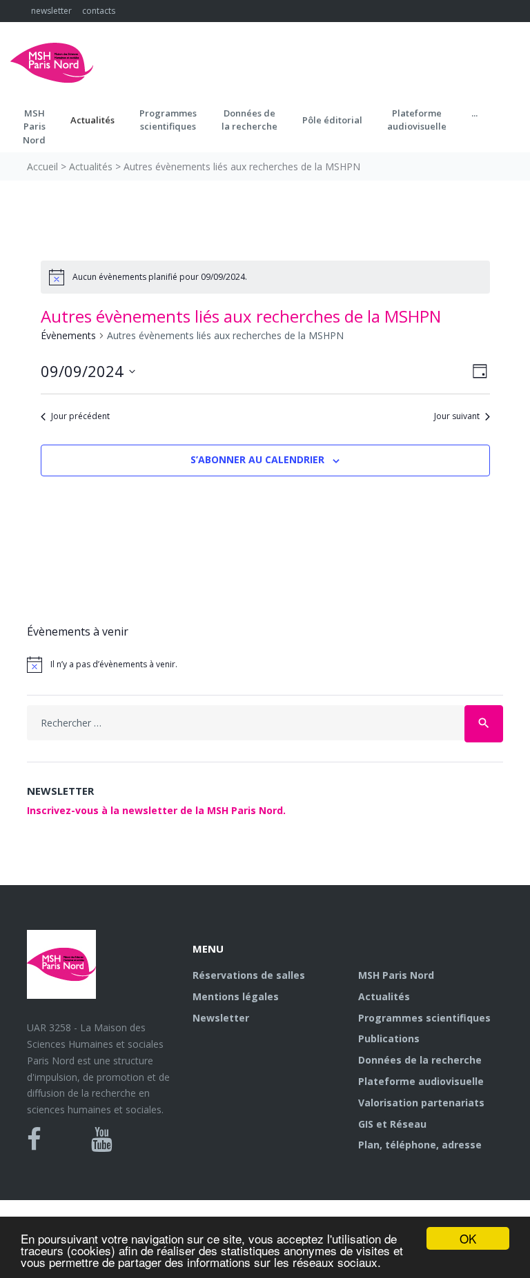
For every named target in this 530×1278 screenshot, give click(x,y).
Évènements (68, 335)
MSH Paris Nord (396, 975)
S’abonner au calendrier (257, 459)
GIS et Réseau (392, 1123)
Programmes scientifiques (168, 120)
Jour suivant (457, 416)
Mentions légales (236, 996)
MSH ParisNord (34, 126)
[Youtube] (101, 1139)
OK (468, 1238)
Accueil (42, 166)
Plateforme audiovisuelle (421, 1081)
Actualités (92, 120)
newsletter (51, 11)
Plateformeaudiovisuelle (416, 120)
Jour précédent (80, 416)
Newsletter (221, 1017)
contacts (98, 11)
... (474, 113)
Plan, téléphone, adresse (420, 1144)
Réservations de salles (249, 975)
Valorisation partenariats (421, 1102)
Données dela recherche (249, 120)
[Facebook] (34, 1139)
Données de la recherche (420, 1059)
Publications (389, 1038)
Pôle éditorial (332, 120)
